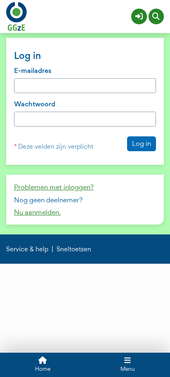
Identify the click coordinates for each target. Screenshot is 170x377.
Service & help (27, 249)
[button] (139, 16)
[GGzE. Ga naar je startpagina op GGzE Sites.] (16, 15)
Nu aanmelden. (37, 212)
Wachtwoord (34, 104)
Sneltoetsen (74, 249)
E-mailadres (33, 70)
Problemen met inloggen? (54, 187)
